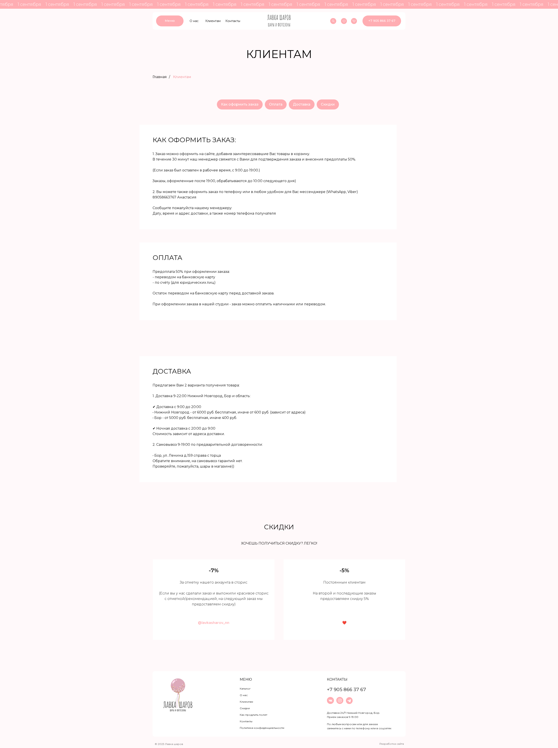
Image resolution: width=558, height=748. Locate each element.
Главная (160, 77)
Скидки (328, 104)
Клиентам (182, 77)
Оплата (275, 104)
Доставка (301, 104)
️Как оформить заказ (240, 104)
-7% (214, 570)
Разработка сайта (391, 743)
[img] (279, 21)
